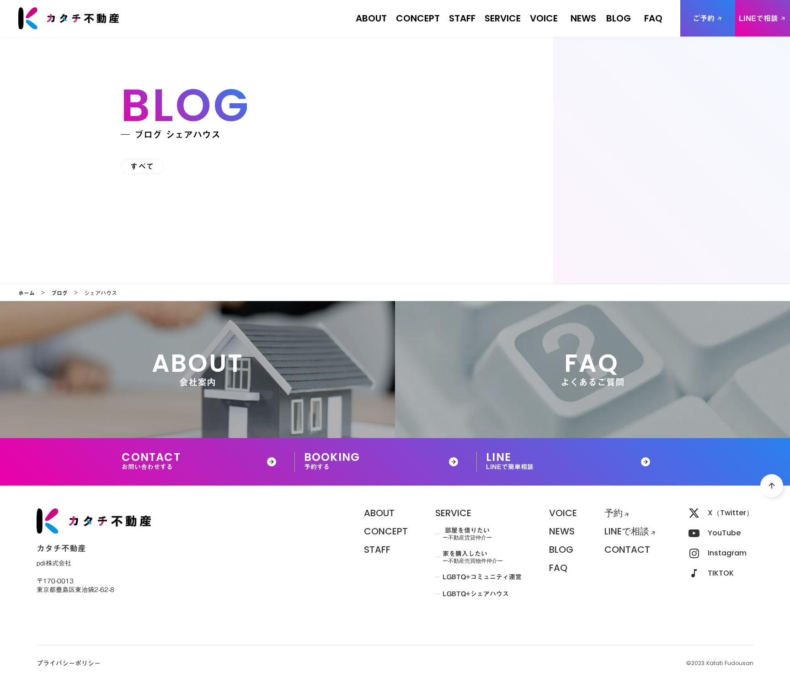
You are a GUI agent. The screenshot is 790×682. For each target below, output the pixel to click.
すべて (142, 166)
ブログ (59, 293)
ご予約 (704, 18)
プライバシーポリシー (69, 663)
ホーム (26, 293)
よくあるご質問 (653, 22)
